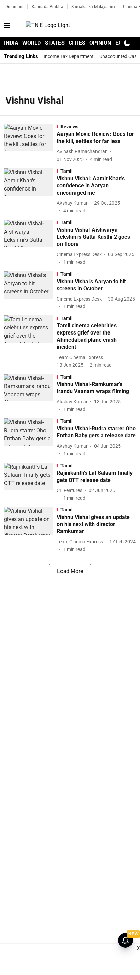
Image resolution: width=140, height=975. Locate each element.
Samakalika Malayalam (93, 6)
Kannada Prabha (47, 6)
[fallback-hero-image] (30, 143)
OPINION (100, 43)
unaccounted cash (119, 56)
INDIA (11, 43)
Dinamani (14, 6)
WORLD (31, 43)
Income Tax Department (68, 56)
